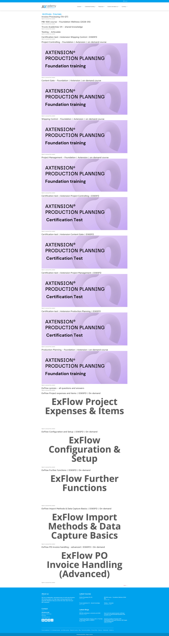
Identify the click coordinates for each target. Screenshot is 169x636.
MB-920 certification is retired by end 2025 (89, 613)
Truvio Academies (45, 630)
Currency (124, 6)
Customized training (90, 6)
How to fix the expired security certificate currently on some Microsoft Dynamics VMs (114, 614)
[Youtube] (46, 620)
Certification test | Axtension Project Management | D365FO (71, 272)
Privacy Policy (94, 630)
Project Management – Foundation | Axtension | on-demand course (75, 157)
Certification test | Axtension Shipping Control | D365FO (69, 37)
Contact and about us (112, 6)
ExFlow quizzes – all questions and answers (63, 388)
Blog (80, 630)
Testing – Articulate (51, 32)
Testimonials (105, 630)
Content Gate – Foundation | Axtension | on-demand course (71, 80)
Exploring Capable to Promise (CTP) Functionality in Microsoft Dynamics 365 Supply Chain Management (115, 620)
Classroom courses (74, 630)
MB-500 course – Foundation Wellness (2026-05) (66, 21)
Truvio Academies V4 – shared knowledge (62, 27)
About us (100, 630)
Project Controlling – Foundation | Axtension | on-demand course (74, 42)
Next (125, 585)
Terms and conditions (86, 630)
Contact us (111, 630)
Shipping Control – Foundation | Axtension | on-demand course (73, 119)
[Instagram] (52, 620)
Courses (79, 6)
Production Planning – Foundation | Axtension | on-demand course (75, 349)
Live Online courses (65, 630)
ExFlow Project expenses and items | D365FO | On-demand (71, 393)
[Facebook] (43, 620)
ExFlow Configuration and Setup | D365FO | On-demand (69, 431)
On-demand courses (55, 630)
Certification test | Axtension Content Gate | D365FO (68, 234)
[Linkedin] (49, 620)
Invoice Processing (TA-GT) (55, 16)
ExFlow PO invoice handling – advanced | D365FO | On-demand (73, 547)
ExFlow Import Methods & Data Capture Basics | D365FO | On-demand (76, 508)
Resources (100, 6)
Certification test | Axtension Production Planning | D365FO (71, 311)
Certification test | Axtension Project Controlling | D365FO (70, 196)
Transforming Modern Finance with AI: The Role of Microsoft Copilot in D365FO (91, 619)
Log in (125, 1)
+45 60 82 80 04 (46, 617)
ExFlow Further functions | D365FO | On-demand (66, 470)
